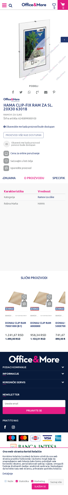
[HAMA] (11, 99)
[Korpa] (62, 5)
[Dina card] (35, 438)
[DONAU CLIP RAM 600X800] (41, 298)
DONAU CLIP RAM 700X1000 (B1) (15, 324)
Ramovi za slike (12, 114)
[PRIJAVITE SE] (34, 403)
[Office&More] (34, 5)
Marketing (39, 481)
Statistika (24, 481)
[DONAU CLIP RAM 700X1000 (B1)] (16, 298)
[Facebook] (13, 92)
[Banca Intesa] (34, 447)
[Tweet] (20, 92)
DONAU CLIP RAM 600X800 (40, 324)
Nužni (10, 481)
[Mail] (45, 92)
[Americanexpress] (57, 438)
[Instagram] (13, 427)
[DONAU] (9, 309)
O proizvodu (34, 178)
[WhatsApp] (29, 92)
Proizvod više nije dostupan (23, 135)
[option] (34, 48)
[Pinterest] (54, 92)
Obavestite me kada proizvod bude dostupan (30, 126)
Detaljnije (8, 473)
